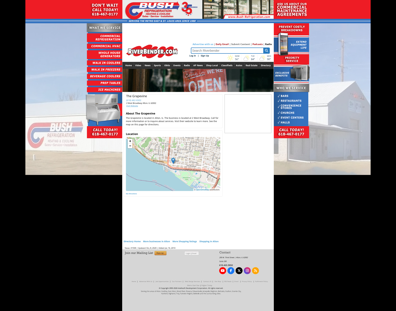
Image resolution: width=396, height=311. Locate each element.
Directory (266, 65)
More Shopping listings (184, 241)
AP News (198, 65)
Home (128, 65)
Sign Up (205, 55)
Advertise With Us (145, 281)
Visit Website (132, 105)
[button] (173, 161)
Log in (192, 55)
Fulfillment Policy (261, 281)
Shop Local (212, 65)
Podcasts (257, 44)
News (148, 65)
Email (194, 253)
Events (177, 65)
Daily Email (222, 44)
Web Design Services (192, 281)
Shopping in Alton (209, 241)
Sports (157, 65)
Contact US (207, 281)
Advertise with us (203, 44)
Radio (268, 44)
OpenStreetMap (202, 189)
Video (138, 65)
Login (188, 253)
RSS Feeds (228, 281)
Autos (239, 65)
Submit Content (240, 44)
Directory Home (132, 241)
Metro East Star (193, 285)
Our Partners (177, 281)
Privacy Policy (247, 281)
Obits (167, 65)
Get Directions (131, 194)
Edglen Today (206, 285)
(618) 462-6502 (133, 100)
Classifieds (226, 65)
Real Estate (251, 65)
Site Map (218, 281)
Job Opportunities (162, 281)
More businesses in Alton (156, 241)
